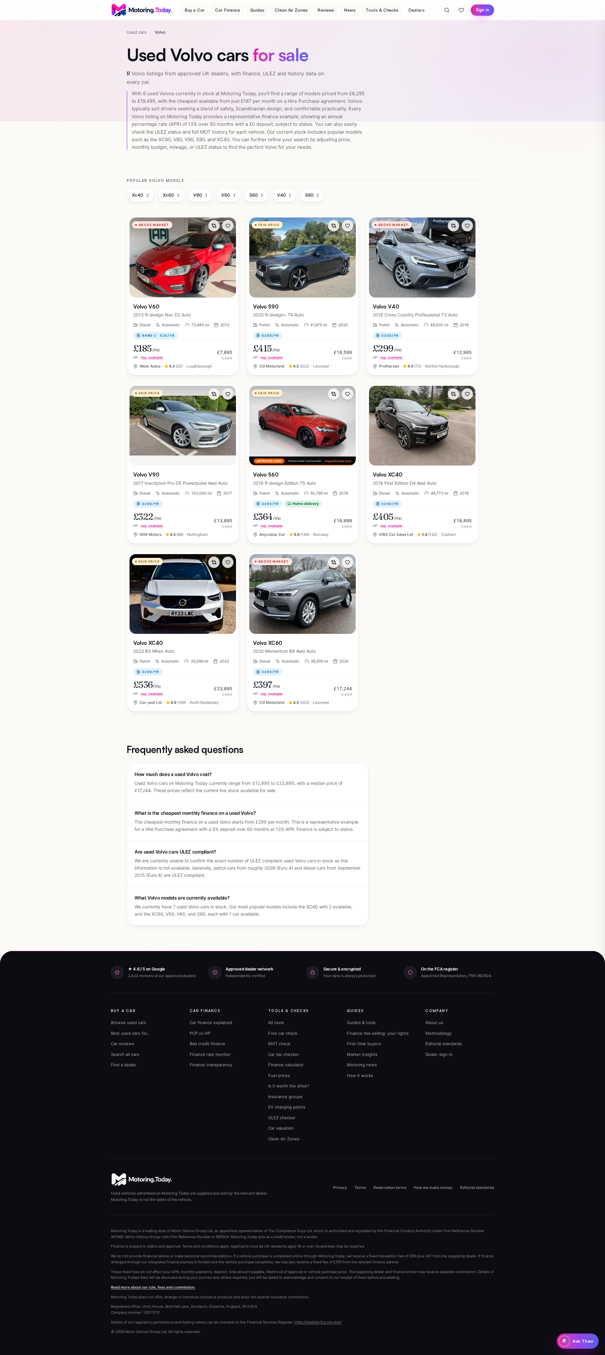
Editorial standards (443, 1043)
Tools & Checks (382, 10)
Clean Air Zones (291, 10)
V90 (200, 195)
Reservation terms (389, 1187)
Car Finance (227, 10)
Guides (257, 10)
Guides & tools (361, 1022)
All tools (276, 1022)
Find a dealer (123, 1064)
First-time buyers (364, 1043)
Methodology (438, 1033)
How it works (360, 1075)
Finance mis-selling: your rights (378, 1033)
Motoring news (362, 1064)
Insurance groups (285, 1096)
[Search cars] (447, 10)
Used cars (137, 32)
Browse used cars (128, 1022)
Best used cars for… (130, 1033)
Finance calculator (286, 1064)
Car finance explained (211, 1022)
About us (434, 1022)
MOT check (279, 1043)
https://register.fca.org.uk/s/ (318, 1322)
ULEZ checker (282, 1117)
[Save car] (227, 225)
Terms (360, 1187)
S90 (312, 195)
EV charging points (286, 1106)
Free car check (282, 1033)
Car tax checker (283, 1054)
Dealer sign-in (439, 1054)
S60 (256, 195)
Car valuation (281, 1128)
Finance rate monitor (210, 1054)
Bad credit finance (207, 1043)
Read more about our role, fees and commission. (153, 1287)
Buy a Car (195, 10)
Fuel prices (279, 1075)
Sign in (482, 9)
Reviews (326, 10)
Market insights (362, 1054)
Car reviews (122, 1043)
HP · (148, 357)
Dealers (416, 10)
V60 (228, 195)
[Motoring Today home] (142, 10)
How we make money (433, 1187)
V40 (284, 195)
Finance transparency (211, 1064)
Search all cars (125, 1054)
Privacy (340, 1187)
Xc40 (140, 195)
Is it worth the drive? (288, 1085)
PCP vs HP (200, 1033)
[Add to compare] (214, 225)
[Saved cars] (461, 10)
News (349, 10)
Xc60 (171, 195)
